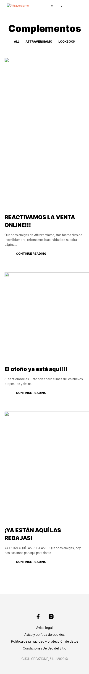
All (16, 41)
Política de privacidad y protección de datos (44, 641)
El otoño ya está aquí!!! (36, 369)
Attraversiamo (39, 41)
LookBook (66, 41)
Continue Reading (31, 253)
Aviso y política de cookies (44, 634)
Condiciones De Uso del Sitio (44, 648)
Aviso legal (44, 627)
